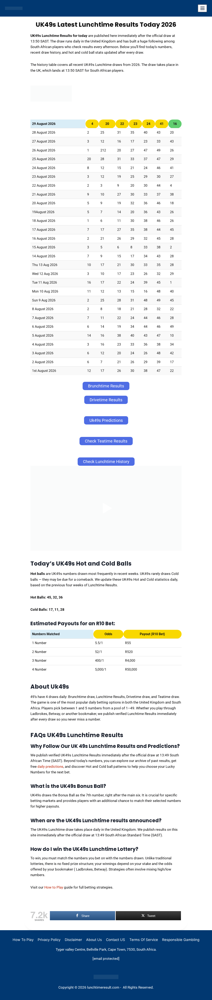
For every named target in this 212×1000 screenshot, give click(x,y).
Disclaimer (73, 940)
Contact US (115, 940)
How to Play (53, 887)
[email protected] (106, 958)
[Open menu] (202, 8)
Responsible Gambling (180, 940)
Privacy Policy (49, 940)
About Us (94, 940)
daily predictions (50, 766)
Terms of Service (143, 940)
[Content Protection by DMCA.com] (106, 977)
